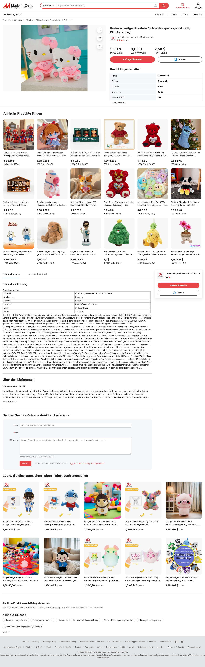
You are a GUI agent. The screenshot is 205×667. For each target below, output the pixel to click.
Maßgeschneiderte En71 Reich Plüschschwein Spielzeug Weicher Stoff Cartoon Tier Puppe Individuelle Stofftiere (183, 524)
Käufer (158, 14)
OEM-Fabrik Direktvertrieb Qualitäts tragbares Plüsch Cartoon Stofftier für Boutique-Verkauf (85, 154)
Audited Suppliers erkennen (135, 641)
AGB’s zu (105, 657)
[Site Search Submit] (164, 6)
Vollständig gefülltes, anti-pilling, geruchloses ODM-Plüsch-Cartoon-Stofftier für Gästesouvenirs (52, 253)
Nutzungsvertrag (49, 641)
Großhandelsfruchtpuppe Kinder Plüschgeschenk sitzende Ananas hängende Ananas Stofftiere (151, 253)
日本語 (48, 647)
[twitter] (182, 641)
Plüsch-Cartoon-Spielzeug (61, 20)
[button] (155, 5)
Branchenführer (165, 641)
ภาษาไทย (160, 647)
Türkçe (170, 647)
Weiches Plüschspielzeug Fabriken (118, 620)
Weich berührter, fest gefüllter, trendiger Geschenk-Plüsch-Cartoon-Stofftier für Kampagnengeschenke (16, 204)
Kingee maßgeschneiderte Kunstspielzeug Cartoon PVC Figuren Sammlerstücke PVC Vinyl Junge (85, 253)
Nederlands (142, 647)
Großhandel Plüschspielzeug (85, 620)
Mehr (5, 631)
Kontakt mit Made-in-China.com (92, 641)
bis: (16, 432)
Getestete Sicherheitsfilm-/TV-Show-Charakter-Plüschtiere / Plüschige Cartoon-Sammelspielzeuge (83, 204)
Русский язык (111, 647)
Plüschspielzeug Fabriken (16, 620)
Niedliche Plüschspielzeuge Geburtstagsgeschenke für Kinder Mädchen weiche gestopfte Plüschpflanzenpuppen (185, 253)
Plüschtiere (62, 620)
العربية (131, 647)
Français (58, 647)
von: (16, 425)
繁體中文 (39, 647)
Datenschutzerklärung (68, 641)
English (19, 647)
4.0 (167, 277)
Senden (25, 463)
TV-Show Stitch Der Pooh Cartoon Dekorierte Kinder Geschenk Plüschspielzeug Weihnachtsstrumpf (185, 154)
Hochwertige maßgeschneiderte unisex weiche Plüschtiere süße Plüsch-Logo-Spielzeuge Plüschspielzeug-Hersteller (60, 580)
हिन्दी (151, 647)
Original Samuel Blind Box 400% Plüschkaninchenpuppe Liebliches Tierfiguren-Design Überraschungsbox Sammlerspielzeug (152, 204)
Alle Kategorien (13, 14)
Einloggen (198, 7)
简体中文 (28, 647)
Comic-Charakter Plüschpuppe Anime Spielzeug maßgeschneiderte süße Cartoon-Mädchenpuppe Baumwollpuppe (52, 154)
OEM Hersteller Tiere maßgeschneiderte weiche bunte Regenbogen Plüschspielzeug (142, 524)
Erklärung (35, 641)
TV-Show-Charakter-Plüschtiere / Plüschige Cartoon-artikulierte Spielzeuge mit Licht (185, 204)
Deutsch (78, 647)
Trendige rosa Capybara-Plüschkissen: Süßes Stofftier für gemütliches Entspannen (51, 204)
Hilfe (173, 14)
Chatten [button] (182, 59)
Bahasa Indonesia (195, 647)
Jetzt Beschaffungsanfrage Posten (87, 463)
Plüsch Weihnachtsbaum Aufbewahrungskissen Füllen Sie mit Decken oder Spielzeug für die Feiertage (118, 253)
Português (89, 647)
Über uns (25, 641)
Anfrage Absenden (132, 59)
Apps (184, 14)
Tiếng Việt (180, 647)
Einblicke (152, 641)
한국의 (123, 647)
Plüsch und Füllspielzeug (36, 20)
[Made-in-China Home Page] (18, 6)
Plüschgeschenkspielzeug (150, 620)
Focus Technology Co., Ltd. (100, 652)
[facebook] (176, 641)
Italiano (99, 647)
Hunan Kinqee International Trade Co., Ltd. (135, 37)
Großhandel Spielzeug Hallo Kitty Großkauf (23, 626)
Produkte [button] (47, 5)
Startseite (7, 20)
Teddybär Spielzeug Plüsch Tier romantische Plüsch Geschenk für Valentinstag (151, 154)
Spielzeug (18, 20)
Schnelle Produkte (114, 641)
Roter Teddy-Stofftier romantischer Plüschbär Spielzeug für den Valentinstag (119, 204)
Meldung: (14, 440)
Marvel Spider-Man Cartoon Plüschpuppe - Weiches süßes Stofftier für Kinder (16, 154)
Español (68, 647)
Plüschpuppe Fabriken (42, 620)
